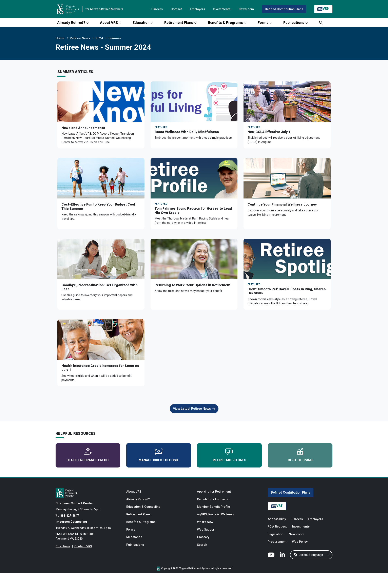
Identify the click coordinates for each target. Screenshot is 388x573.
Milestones (134, 537)
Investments (221, 9)
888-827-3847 (69, 515)
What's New (205, 522)
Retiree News (80, 38)
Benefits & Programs (225, 22)
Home (60, 38)
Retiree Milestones (229, 460)
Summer (115, 38)
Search (202, 544)
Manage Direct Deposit (159, 460)
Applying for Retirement (214, 491)
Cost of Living (300, 460)
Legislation (275, 534)
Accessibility (277, 519)
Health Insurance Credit (87, 460)
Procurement (277, 541)
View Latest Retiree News (192, 408)
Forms (263, 22)
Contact (176, 9)
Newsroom (246, 9)
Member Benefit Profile (213, 506)
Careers (157, 9)
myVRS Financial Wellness (215, 514)
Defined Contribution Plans (284, 9)
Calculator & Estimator (213, 499)
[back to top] (377, 562)
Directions (63, 546)
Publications (293, 22)
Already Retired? (71, 22)
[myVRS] (323, 9)
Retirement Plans (178, 22)
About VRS (109, 22)
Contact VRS (83, 546)
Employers (197, 9)
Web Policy (300, 541)
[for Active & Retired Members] (88, 493)
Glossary (203, 537)
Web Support (206, 529)
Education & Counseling (143, 506)
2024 (99, 38)
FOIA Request (277, 526)
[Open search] (320, 22)
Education (141, 22)
